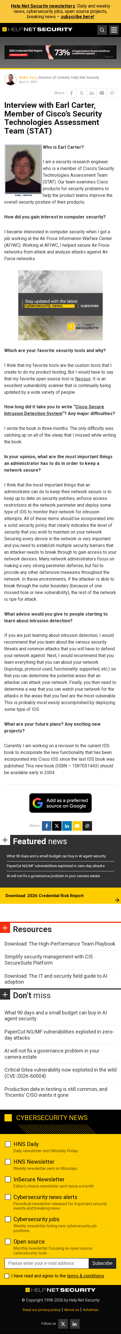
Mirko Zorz (28, 77)
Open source (29, 1241)
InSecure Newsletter (39, 1179)
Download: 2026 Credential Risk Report (45, 895)
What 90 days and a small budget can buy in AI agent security (56, 856)
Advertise (90, 1310)
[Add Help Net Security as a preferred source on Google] (112, 93)
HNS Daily (26, 1144)
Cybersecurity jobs (36, 1219)
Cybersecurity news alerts (45, 1197)
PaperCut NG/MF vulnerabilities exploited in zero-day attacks (56, 866)
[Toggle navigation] (114, 30)
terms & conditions (85, 1276)
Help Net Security (84, 1300)
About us (71, 1310)
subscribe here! (77, 16)
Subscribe (102, 1263)
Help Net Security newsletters (43, 6)
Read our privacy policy (41, 1310)
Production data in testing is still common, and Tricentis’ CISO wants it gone (56, 1092)
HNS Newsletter (34, 1161)
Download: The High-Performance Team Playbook (60, 944)
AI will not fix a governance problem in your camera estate (53, 876)
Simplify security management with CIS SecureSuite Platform (49, 960)
